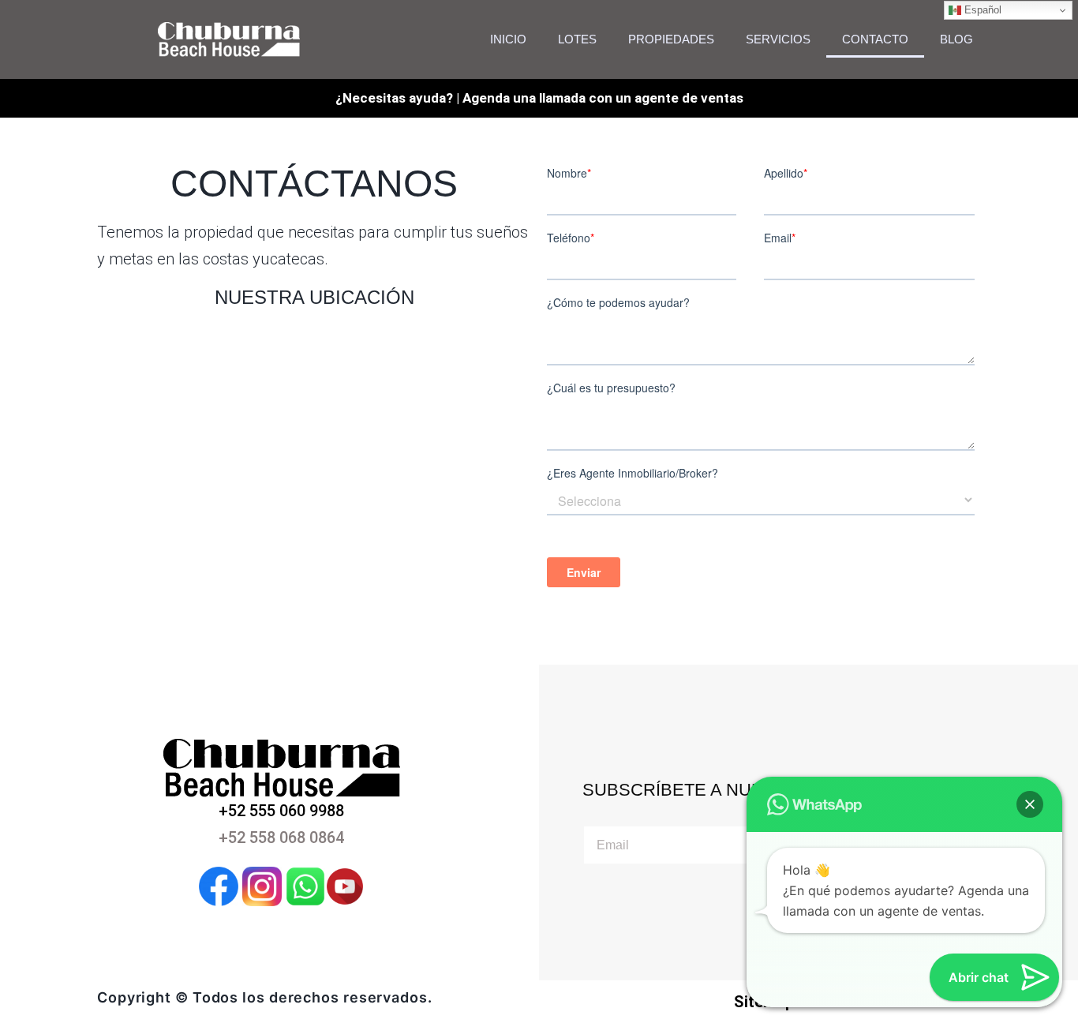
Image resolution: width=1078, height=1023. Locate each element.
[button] (1029, 804)
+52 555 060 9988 (281, 810)
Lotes (577, 39)
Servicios (778, 39)
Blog (956, 39)
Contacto (875, 39)
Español (981, 10)
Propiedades (671, 39)
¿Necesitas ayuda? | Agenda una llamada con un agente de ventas (539, 98)
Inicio (508, 39)
